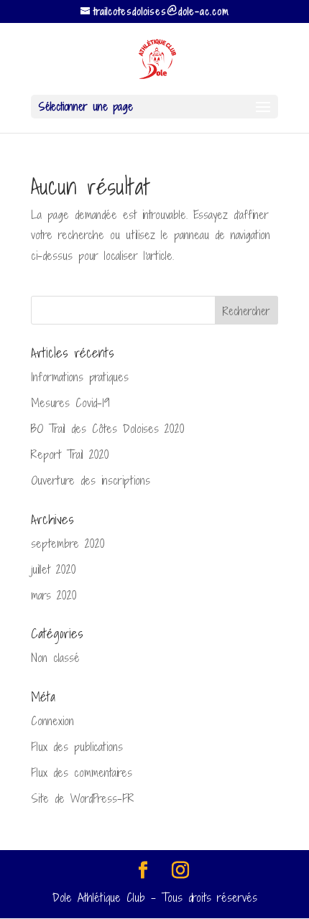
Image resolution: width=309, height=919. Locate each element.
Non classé (55, 658)
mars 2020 (54, 595)
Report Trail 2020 (70, 454)
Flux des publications (77, 747)
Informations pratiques (80, 377)
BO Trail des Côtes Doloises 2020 (108, 429)
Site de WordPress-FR (82, 798)
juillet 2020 (53, 569)
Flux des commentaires (81, 772)
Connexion (52, 721)
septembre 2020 (68, 543)
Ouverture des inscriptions (90, 480)
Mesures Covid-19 (70, 403)
